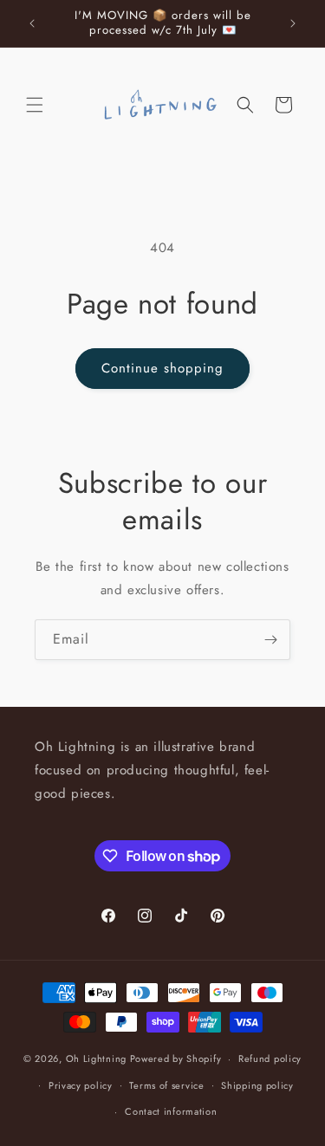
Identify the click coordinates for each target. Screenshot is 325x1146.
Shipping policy (257, 1085)
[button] (35, 105)
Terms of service (166, 1085)
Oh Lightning (96, 1058)
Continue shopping (162, 368)
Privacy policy (81, 1085)
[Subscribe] (270, 639)
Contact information (171, 1111)
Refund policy (270, 1058)
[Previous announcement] (32, 23)
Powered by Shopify (176, 1058)
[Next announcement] (293, 23)
